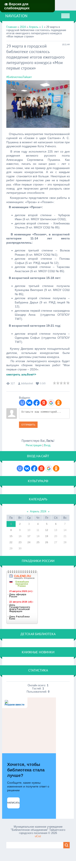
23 (20, 542)
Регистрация (34, 445)
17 (28, 536)
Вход (47, 445)
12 (46, 530)
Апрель (33, 27)
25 (38, 542)
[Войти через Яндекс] (44, 403)
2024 (23, 27)
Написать (13, 802)
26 (46, 542)
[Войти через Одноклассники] (58, 403)
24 (28, 542)
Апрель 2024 (38, 511)
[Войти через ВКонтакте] (29, 403)
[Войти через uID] (22, 403)
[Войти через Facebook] (36, 403)
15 (11, 536)
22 (11, 542)
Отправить (28, 424)
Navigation (16, 15)
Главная (11, 27)
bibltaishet (27, 383)
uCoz (38, 836)
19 (46, 536)
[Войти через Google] (51, 402)
